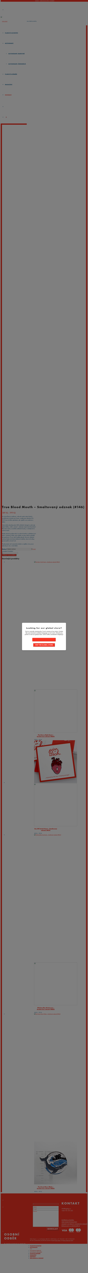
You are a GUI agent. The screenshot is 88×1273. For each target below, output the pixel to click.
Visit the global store (44, 645)
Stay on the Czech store (44, 639)
